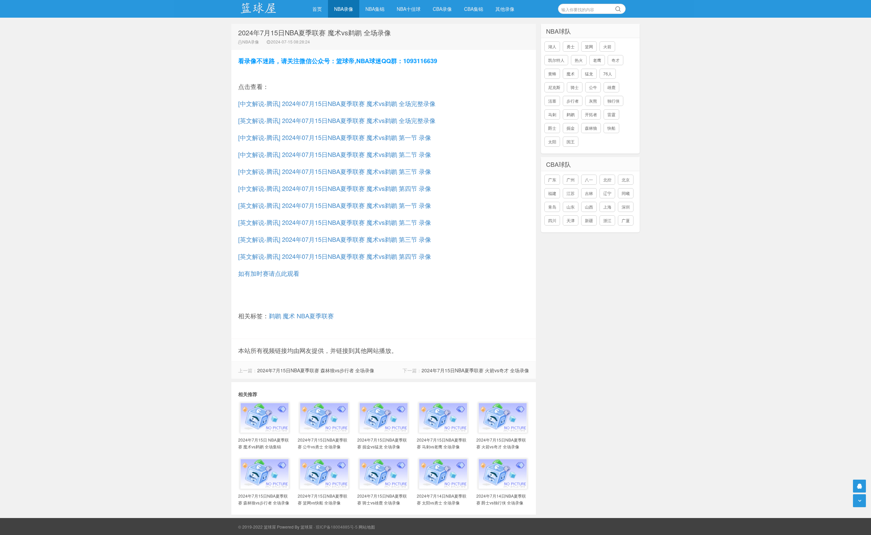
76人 (607, 73)
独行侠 (613, 101)
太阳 (552, 141)
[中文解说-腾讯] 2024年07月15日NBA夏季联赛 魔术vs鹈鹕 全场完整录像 (337, 103)
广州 (570, 179)
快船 (611, 128)
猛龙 (589, 73)
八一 (589, 179)
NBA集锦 (374, 8)
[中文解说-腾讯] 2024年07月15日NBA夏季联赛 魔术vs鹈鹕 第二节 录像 (334, 154)
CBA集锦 (473, 8)
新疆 (589, 220)
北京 (626, 179)
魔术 (289, 315)
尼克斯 (554, 87)
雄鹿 (611, 87)
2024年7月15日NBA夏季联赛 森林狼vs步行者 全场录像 (315, 370)
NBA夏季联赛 (315, 315)
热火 (579, 60)
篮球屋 (306, 527)
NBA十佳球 (409, 8)
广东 (552, 179)
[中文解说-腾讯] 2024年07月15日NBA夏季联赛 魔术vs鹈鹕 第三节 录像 (334, 171)
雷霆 (611, 114)
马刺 (552, 114)
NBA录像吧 (265, 9)
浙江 (607, 220)
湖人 (552, 46)
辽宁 (607, 193)
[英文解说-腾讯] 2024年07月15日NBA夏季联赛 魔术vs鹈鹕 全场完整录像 (337, 120)
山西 (589, 207)
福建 (552, 193)
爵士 (552, 128)
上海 (607, 207)
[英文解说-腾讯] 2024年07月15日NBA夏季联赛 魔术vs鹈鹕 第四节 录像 (334, 256)
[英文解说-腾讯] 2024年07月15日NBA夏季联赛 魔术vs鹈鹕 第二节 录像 (334, 222)
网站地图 (367, 527)
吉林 (589, 193)
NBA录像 (343, 8)
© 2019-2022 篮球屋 (257, 527)
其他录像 (504, 8)
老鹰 (597, 60)
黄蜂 (552, 73)
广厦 (626, 220)
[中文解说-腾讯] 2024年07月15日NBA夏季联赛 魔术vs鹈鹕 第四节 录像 (334, 188)
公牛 (593, 87)
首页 (317, 8)
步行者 (572, 101)
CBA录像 (442, 8)
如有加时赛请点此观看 (268, 273)
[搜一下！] (618, 8)
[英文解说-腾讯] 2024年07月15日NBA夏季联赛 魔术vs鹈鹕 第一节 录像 (334, 205)
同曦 (626, 193)
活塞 (552, 101)
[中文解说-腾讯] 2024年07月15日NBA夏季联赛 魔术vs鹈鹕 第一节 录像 (334, 137)
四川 (552, 220)
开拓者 (591, 114)
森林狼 (591, 128)
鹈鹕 (275, 315)
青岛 (552, 207)
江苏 (570, 193)
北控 (607, 179)
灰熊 (593, 101)
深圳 (626, 207)
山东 (570, 207)
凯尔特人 (556, 60)
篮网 (589, 46)
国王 (570, 141)
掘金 (570, 128)
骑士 (575, 87)
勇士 (570, 46)
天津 (570, 220)
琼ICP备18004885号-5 (337, 527)
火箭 (607, 46)
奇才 (615, 60)
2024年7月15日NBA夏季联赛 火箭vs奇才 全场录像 (475, 370)
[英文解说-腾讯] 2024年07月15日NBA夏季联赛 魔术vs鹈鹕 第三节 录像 (334, 239)
